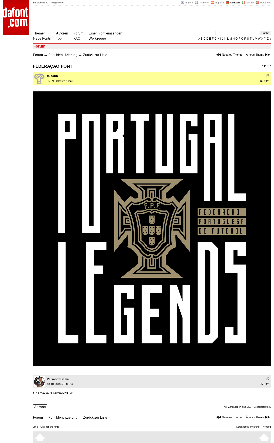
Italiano (249, 2)
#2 (267, 378)
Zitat (266, 80)
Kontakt (267, 426)
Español (219, 2)
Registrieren (57, 2)
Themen (39, 33)
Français (203, 2)
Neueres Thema (232, 54)
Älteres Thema (255, 54)
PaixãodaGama (58, 379)
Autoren (62, 33)
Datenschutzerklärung (247, 426)
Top (59, 38)
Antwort (40, 407)
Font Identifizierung (62, 55)
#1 (267, 75)
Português (265, 2)
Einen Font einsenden (105, 33)
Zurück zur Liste (95, 55)
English (189, 2)
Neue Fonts (42, 38)
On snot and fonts (49, 426)
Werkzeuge (97, 38)
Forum (78, 33)
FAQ (76, 38)
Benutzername (40, 2)
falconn (52, 76)
